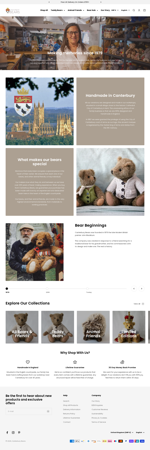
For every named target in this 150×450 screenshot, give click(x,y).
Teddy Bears (57, 10)
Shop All (44, 10)
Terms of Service (99, 422)
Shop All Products (70, 405)
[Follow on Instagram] (13, 432)
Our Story (105, 10)
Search (66, 401)
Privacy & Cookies (99, 418)
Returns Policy (69, 413)
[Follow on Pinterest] (19, 432)
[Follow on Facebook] (7, 432)
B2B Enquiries (97, 405)
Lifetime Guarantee (71, 418)
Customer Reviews (100, 409)
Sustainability (97, 413)
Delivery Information (71, 409)
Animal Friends (75, 10)
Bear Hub (91, 10)
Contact (66, 422)
